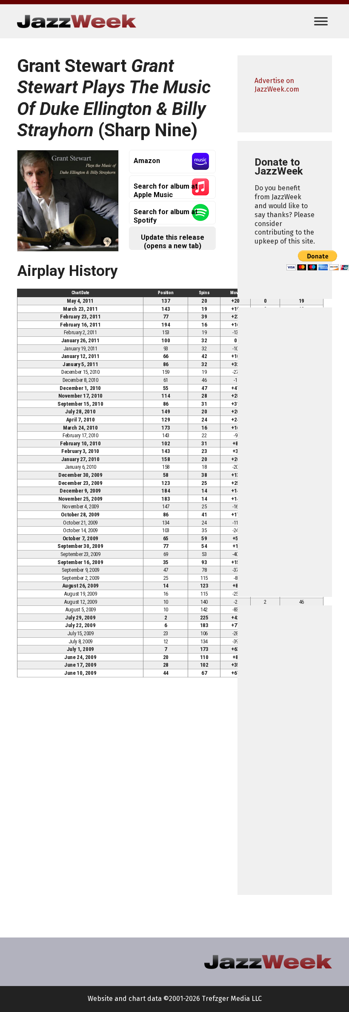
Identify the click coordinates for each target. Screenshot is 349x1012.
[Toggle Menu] (321, 21)
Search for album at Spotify (165, 216)
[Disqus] (118, 802)
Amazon (147, 161)
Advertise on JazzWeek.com (277, 85)
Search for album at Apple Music (165, 190)
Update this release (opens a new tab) (172, 241)
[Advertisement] (285, 452)
